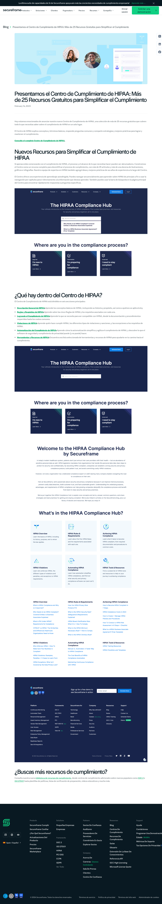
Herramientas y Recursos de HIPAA (33, 337)
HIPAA (59, 850)
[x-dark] (11, 834)
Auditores (87, 829)
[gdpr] (21, 896)
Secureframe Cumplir (39, 825)
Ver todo (60, 866)
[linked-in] (5, 834)
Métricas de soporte (145, 841)
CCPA (58, 858)
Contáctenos (142, 829)
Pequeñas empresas (65, 825)
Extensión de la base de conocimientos (120, 853)
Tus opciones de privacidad (148, 845)
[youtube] (18, 834)
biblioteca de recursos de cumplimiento (53, 777)
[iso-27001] (11, 896)
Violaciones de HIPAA (27, 323)
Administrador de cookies (149, 897)
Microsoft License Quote (120, 866)
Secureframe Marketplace (35, 850)
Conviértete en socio (92, 840)
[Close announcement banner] (153, 3)
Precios (33, 844)
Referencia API (116, 858)
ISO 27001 (19, 780)
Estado (139, 837)
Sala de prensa (89, 868)
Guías (112, 843)
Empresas (60, 829)
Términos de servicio (87, 897)
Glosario (113, 847)
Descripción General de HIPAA (31, 308)
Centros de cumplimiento (116, 831)
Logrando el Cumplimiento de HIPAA (33, 316)
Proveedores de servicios (90, 835)
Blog (112, 825)
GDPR (59, 862)
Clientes (86, 872)
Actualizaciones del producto (38, 839)
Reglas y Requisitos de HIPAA (30, 312)
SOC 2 (141, 777)
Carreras (90, 863)
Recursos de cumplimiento (116, 838)
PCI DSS (60, 854)
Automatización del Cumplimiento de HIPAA (36, 330)
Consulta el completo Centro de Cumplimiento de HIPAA (40, 140)
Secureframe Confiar (39, 829)
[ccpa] (16, 896)
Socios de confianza (92, 825)
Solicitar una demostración (144, 10)
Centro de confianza (92, 876)
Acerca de (87, 857)
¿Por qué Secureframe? (40, 833)
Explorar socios (90, 844)
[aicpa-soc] (5, 896)
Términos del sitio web (127, 897)
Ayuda (139, 825)
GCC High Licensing (118, 862)
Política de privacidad (106, 897)
